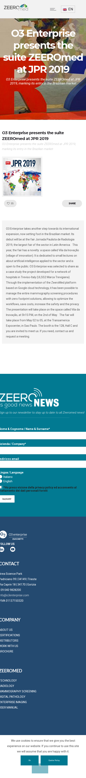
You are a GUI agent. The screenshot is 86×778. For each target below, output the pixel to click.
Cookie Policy (54, 760)
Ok (30, 760)
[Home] (16, 9)
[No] (40, 768)
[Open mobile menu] (54, 9)
